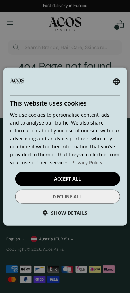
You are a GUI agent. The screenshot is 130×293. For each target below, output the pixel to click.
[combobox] (116, 81)
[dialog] (65, 146)
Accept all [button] (67, 178)
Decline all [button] (67, 196)
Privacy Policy (86, 162)
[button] (65, 213)
